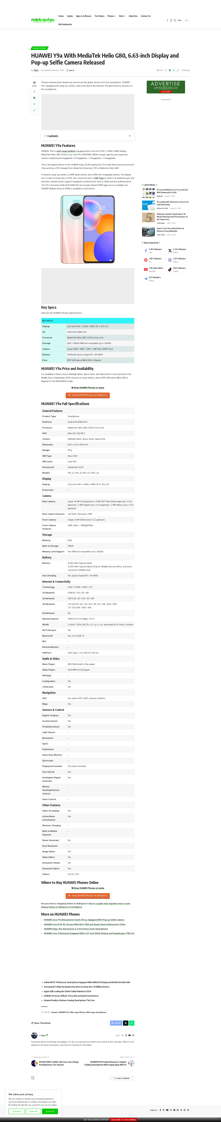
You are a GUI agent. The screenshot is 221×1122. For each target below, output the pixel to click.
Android (159, 196)
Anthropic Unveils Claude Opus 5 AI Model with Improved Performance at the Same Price (172, 216)
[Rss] (188, 1110)
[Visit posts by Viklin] (34, 1035)
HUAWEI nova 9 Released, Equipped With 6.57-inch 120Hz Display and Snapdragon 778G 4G (89, 933)
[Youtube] (154, 269)
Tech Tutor (161, 235)
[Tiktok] (178, 269)
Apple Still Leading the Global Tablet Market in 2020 (67, 991)
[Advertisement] (110, 36)
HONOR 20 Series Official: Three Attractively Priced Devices (71, 996)
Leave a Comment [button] (123, 1078)
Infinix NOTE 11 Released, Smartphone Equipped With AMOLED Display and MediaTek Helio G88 (87, 982)
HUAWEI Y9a (64, 1012)
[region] (33, 1103)
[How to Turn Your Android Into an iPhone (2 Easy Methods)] (148, 232)
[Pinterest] (154, 260)
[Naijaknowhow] (42, 20)
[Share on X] (170, 70)
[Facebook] (126, 1035)
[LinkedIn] (177, 1110)
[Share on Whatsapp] (174, 70)
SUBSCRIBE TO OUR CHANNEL (123, 1120)
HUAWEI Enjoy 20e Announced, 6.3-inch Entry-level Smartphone (76, 929)
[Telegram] (154, 278)
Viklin (36, 70)
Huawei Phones (39, 48)
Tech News (161, 223)
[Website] (122, 1035)
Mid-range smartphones (96, 1012)
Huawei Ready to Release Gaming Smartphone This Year (69, 1000)
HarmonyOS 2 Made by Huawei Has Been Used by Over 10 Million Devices (76, 986)
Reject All (33, 1111)
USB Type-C (100, 178)
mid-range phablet (66, 151)
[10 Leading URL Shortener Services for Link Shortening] (148, 205)
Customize (16, 1111)
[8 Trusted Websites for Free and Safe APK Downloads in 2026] (148, 193)
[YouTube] (129, 1035)
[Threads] (184, 1110)
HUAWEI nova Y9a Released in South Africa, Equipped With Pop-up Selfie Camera (84, 920)
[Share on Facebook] (166, 70)
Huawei (54, 1012)
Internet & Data (162, 208)
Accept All (50, 1111)
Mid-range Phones (77, 1012)
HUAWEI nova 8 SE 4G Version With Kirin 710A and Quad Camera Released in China (84, 924)
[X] (178, 250)
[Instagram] (133, 1035)
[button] (167, 20)
